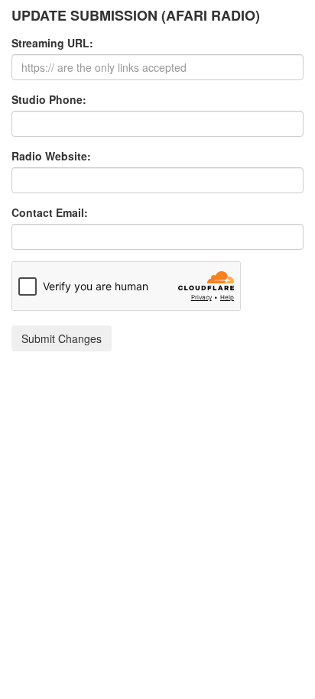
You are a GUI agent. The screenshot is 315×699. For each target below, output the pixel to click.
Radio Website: (51, 155)
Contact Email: (49, 212)
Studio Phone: (48, 99)
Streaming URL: (52, 42)
